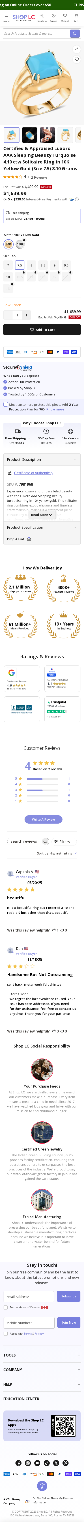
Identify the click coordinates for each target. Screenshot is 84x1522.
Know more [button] (55, 409)
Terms (28, 1333)
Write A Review (43, 819)
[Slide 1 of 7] (11, 135)
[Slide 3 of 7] (47, 135)
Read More (39, 515)
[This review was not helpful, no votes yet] (62, 930)
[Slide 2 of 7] (29, 135)
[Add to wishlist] (77, 59)
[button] (77, 199)
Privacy (39, 1333)
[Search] (75, 34)
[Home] (24, 18)
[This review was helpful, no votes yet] (54, 1031)
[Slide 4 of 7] (65, 135)
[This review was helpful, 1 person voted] (54, 930)
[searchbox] (24, 841)
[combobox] (37, 34)
